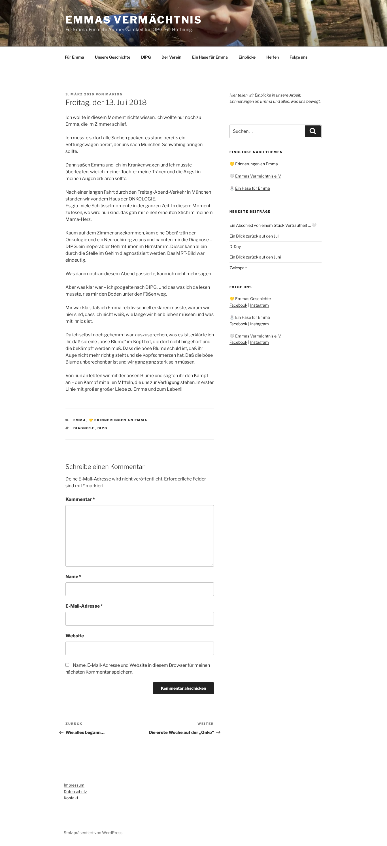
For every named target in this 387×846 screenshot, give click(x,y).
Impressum (74, 785)
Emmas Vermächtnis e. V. (258, 176)
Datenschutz (75, 791)
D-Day (235, 246)
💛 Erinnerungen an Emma (118, 420)
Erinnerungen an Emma (256, 163)
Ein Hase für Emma (210, 57)
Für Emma (74, 57)
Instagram (259, 305)
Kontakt (71, 797)
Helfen (272, 57)
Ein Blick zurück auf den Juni (255, 257)
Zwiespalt (238, 267)
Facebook (238, 305)
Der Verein (171, 57)
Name (73, 576)
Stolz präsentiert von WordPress (93, 832)
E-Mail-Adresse (84, 606)
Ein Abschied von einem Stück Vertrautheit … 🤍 (272, 225)
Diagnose (84, 428)
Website (74, 635)
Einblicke (247, 57)
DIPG (146, 57)
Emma (79, 420)
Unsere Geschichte (112, 57)
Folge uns (298, 57)
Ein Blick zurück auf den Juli (254, 236)
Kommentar (80, 499)
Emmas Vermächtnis (133, 20)
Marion (114, 94)
